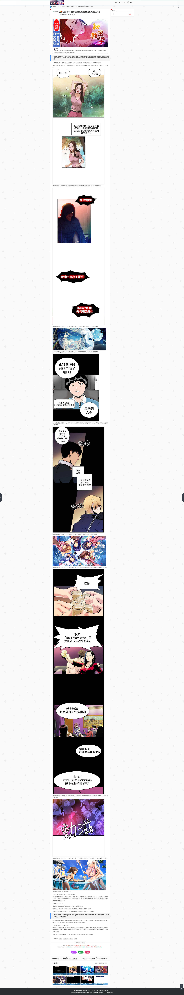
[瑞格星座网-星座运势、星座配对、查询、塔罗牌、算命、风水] (57, 3)
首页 (116, 2)
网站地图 (76, 990)
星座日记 (90, 990)
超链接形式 (69, 947)
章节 (76, 938)
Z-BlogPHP (108, 992)
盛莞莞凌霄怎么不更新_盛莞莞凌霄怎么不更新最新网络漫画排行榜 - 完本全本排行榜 (72, 958)
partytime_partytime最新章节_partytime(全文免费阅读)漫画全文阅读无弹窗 (100, 958)
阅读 (81, 952)
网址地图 (80, 990)
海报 (74, 952)
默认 (73, 14)
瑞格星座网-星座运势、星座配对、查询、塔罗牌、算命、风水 (89, 947)
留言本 (120, 2)
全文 (60, 938)
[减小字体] (70, 14)
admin (61, 14)
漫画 (71, 938)
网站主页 (85, 990)
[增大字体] (74, 14)
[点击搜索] (125, 2)
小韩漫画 (64, 6)
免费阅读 (66, 938)
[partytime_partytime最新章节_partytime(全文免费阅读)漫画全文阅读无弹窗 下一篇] (183, 497)
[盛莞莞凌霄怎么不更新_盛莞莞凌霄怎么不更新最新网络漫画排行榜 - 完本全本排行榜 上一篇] (1, 497)
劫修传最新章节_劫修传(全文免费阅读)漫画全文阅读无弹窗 (80, 6)
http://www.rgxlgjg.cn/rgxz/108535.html (82, 945)
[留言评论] (181, 985)
